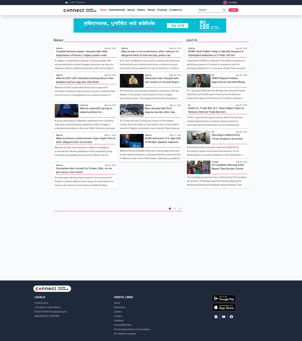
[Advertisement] (118, 236)
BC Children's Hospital (125, 333)
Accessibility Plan (122, 325)
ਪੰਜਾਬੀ (233, 10)
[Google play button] (224, 298)
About (117, 303)
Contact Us (175, 9)
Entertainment (117, 9)
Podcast (162, 9)
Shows (151, 9)
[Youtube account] (223, 316)
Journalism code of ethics (48, 307)
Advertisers (119, 307)
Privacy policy (41, 303)
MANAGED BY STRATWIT (47, 316)
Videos (141, 9)
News (103, 9)
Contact (118, 316)
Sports (131, 9)
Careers (118, 311)
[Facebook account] (231, 316)
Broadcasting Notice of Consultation (132, 329)
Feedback (119, 320)
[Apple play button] (224, 307)
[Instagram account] (215, 316)
